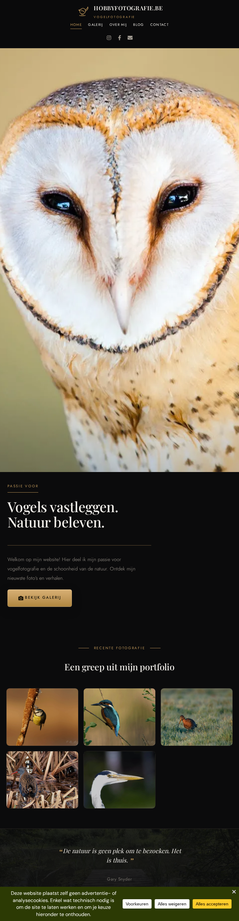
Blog (138, 25)
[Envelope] (130, 37)
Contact (159, 25)
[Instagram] (109, 37)
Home (76, 25)
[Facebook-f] (119, 37)
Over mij (118, 25)
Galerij (95, 25)
